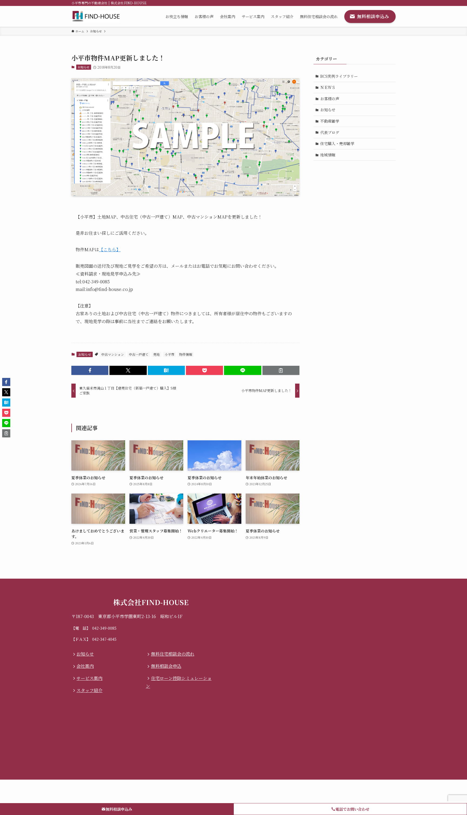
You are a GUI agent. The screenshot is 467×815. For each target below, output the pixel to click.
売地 (156, 354)
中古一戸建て (138, 354)
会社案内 (85, 666)
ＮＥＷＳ (327, 87)
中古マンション (112, 354)
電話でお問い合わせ (352, 809)
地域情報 (327, 154)
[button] (89, 370)
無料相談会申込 (166, 666)
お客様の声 (329, 98)
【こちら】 (110, 249)
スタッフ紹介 (89, 690)
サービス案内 (89, 678)
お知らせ (83, 67)
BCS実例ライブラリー (339, 76)
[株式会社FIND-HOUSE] (95, 16)
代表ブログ (329, 132)
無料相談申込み (119, 809)
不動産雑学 (329, 121)
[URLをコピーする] (280, 370)
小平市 (169, 354)
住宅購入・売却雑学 (337, 143)
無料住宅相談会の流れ (172, 654)
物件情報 (185, 354)
